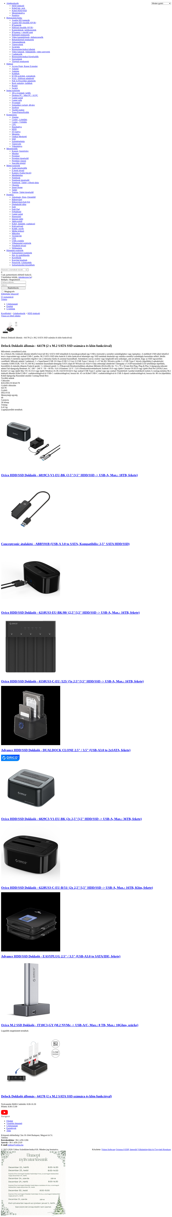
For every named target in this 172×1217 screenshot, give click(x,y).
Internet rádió (17, 219)
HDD (14, 129)
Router (15, 86)
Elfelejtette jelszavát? (10, 294)
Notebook (16, 178)
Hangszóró (16, 216)
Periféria (10, 195)
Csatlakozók (17, 54)
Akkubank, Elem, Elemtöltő (24, 197)
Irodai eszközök (13, 90)
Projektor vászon (19, 161)
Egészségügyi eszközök (22, 253)
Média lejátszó (18, 231)
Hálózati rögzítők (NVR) (22, 27)
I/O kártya (16, 132)
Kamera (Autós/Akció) (21, 173)
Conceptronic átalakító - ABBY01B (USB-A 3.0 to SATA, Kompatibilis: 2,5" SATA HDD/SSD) (65, 544)
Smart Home (17, 187)
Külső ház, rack (18, 8)
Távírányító (17, 236)
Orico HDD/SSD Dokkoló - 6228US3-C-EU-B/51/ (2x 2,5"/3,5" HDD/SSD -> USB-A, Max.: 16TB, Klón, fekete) (77, 887)
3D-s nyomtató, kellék (21, 93)
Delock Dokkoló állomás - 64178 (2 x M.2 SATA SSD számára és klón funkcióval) (56, 1096)
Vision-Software (108, 1149)
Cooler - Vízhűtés (19, 122)
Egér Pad (16, 209)
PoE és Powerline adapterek (24, 81)
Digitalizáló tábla (19, 204)
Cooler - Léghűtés (19, 119)
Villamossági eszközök (21, 243)
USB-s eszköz (18, 241)
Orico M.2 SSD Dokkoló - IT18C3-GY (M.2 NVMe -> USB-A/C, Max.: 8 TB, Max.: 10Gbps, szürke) (69, 1025)
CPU (14, 124)
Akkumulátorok (18, 42)
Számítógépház (18, 141)
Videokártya (17, 146)
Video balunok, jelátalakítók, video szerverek (31, 52)
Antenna (15, 71)
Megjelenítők (12, 149)
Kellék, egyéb (18, 228)
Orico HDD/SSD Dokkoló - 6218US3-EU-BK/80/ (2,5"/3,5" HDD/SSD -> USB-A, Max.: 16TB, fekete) (70, 612)
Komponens (11, 115)
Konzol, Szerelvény (20, 151)
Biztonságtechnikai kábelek (23, 49)
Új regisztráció (7, 297)
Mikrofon (16, 233)
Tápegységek (17, 44)
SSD (14, 139)
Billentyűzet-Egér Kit (21, 202)
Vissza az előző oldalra (10, 316)
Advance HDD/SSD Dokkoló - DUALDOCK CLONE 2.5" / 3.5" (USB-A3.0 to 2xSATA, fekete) (65, 750)
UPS (14, 238)
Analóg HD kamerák (21, 20)
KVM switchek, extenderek (23, 76)
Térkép (4, 299)
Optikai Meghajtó (19, 136)
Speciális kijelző (19, 163)
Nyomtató (16, 102)
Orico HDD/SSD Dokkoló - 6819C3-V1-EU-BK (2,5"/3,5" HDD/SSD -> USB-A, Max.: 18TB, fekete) (69, 475)
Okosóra (15, 185)
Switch (15, 88)
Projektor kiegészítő (20, 158)
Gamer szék (17, 100)
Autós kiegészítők (19, 168)
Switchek (16, 47)
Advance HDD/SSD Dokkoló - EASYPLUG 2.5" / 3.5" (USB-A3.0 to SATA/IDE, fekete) (60, 956)
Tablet (14, 190)
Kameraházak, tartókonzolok (24, 30)
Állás (8, 1131)
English (9, 306)
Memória (15, 134)
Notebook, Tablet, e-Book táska (25, 182)
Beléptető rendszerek (21, 35)
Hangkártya (17, 127)
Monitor (15, 153)
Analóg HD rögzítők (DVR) (24, 23)
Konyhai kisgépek (19, 260)
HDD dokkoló (18, 6)
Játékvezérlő (17, 221)
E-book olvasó (18, 170)
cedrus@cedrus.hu (15, 1145)
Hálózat (9, 64)
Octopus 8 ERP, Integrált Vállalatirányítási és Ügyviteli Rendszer (143, 1149)
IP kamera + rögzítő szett (22, 32)
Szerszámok (17, 59)
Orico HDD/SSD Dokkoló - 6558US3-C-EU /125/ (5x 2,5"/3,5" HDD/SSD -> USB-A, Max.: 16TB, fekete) (72, 681)
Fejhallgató (16, 212)
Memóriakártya (18, 13)
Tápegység (16, 144)
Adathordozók (12, 3)
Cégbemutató (12, 304)
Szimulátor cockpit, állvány (23, 105)
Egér (14, 207)
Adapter (15, 69)
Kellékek (15, 73)
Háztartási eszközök (14, 250)
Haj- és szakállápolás (21, 255)
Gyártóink (10, 309)
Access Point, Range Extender (25, 66)
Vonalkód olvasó (19, 245)
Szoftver (15, 107)
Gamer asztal (17, 98)
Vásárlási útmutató (14, 1123)
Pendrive (15, 15)
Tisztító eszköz (18, 110)
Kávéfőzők (16, 258)
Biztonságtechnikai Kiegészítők (25, 56)
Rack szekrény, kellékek (22, 83)
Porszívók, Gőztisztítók (22, 262)
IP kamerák (16, 25)
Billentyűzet (17, 199)
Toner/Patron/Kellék (20, 112)
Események (11, 1128)
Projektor (16, 156)
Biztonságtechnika (14, 18)
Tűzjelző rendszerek (20, 61)
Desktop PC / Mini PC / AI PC (25, 95)
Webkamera (17, 248)
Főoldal (9, 1121)
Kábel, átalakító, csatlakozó (23, 224)
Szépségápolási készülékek (23, 265)
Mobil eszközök (13, 165)
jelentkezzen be (24, 277)
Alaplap (15, 117)
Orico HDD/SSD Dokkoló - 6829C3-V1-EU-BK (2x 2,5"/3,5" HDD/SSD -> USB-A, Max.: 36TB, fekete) (71, 819)
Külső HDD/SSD (19, 10)
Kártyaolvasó (17, 226)
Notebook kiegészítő (20, 180)
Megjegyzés (9, 291)
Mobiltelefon (17, 175)
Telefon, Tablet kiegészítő (23, 192)
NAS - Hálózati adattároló (23, 78)
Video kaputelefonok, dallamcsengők (27, 37)
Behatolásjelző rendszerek (23, 39)
